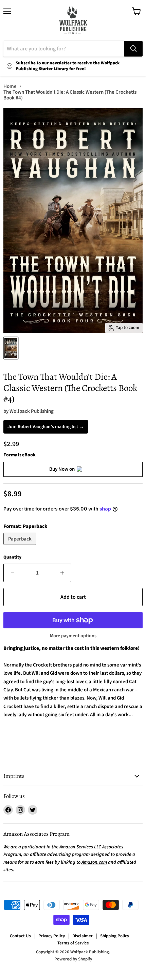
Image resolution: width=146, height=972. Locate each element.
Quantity (12, 557)
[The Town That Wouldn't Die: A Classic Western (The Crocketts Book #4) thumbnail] (11, 348)
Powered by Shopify (73, 959)
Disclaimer (82, 936)
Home (10, 86)
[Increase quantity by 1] (62, 573)
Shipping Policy (114, 936)
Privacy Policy (51, 936)
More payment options (73, 636)
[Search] (133, 49)
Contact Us (20, 936)
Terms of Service (73, 943)
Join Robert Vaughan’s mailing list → (45, 426)
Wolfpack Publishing (32, 411)
